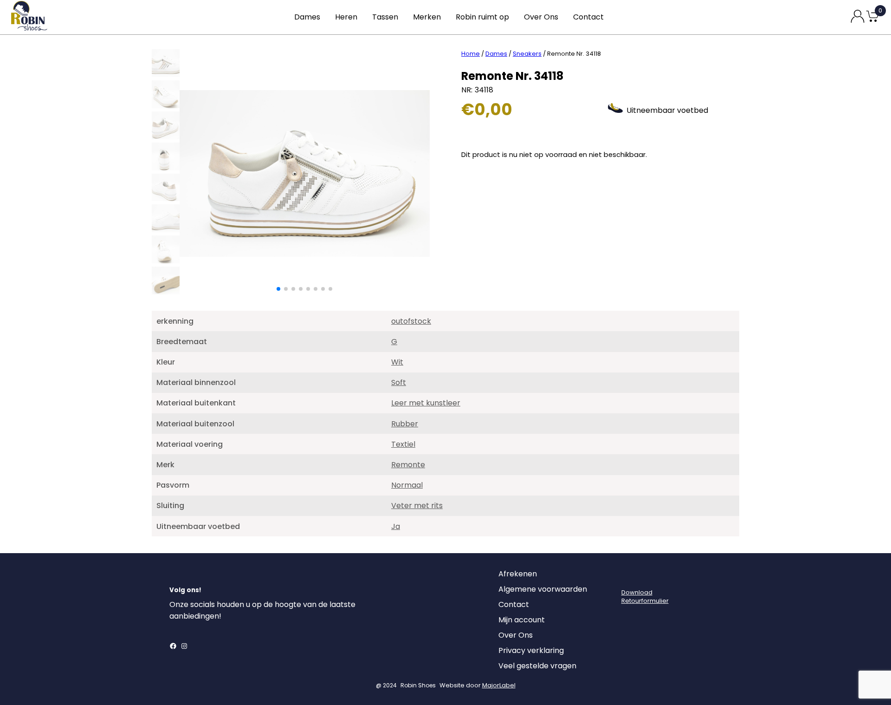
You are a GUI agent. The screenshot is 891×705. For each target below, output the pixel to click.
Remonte (408, 464)
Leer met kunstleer (425, 403)
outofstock (411, 321)
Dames (307, 17)
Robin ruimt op (482, 17)
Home (470, 53)
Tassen (385, 17)
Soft (398, 382)
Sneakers (527, 53)
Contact (588, 17)
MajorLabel (499, 685)
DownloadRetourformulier (645, 596)
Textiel (403, 444)
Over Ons (541, 17)
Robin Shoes (418, 685)
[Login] (629, 576)
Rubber (404, 423)
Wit (397, 362)
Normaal (407, 485)
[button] (278, 289)
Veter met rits (417, 505)
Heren (346, 17)
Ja (395, 526)
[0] (872, 21)
